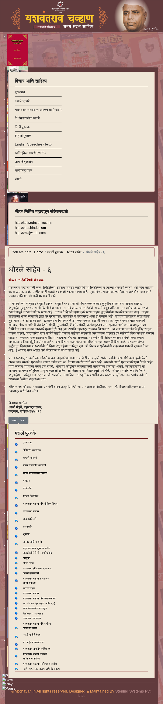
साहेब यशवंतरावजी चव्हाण (35, 473)
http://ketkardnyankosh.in (33, 222)
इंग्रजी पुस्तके (23, 135)
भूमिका (26, 534)
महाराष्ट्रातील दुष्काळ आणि (36, 548)
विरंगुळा (26, 558)
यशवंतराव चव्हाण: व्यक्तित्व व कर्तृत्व (40, 663)
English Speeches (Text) (33, 144)
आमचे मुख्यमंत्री (31, 573)
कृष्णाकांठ (27, 442)
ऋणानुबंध (27, 526)
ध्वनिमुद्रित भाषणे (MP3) (30, 153)
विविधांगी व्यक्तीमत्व (32, 450)
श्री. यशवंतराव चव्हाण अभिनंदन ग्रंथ (42, 668)
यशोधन (26, 480)
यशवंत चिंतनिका (30, 496)
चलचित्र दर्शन (23, 170)
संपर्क (18, 179)
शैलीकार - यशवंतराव (33, 613)
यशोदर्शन (27, 488)
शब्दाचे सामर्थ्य (30, 457)
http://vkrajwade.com (30, 233)
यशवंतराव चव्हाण (31, 511)
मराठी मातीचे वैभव (31, 634)
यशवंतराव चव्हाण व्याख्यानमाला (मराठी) (38, 109)
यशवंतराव (27, 568)
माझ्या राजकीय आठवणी (34, 465)
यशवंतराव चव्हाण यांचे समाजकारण (39, 598)
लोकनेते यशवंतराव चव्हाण (35, 608)
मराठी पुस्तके (22, 101)
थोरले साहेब (29, 588)
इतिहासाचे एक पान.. (43, 568)
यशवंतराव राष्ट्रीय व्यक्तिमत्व (36, 648)
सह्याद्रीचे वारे (30, 519)
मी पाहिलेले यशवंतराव (33, 642)
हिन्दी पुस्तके (22, 127)
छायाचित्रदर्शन (24, 162)
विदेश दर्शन (28, 563)
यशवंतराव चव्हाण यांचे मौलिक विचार (40, 503)
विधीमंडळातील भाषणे (27, 118)
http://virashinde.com (30, 228)
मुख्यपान (20, 92)
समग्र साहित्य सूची (32, 541)
